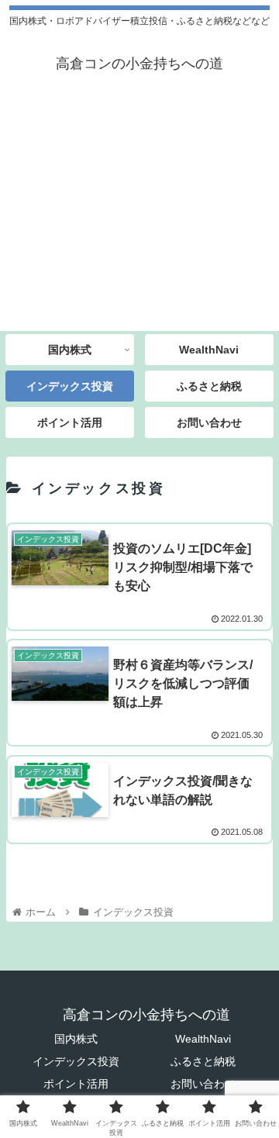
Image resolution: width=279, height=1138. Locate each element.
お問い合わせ (203, 1084)
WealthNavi (203, 1039)
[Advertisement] (139, 215)
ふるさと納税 (203, 1061)
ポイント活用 (75, 1084)
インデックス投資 (76, 1061)
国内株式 (76, 1039)
